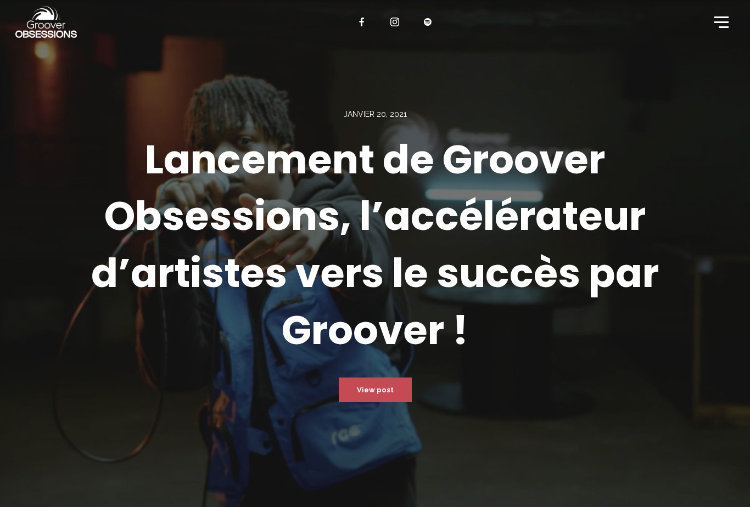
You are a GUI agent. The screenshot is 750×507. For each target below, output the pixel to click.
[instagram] (395, 22)
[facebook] (362, 22)
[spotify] (428, 22)
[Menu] (720, 21)
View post (375, 390)
